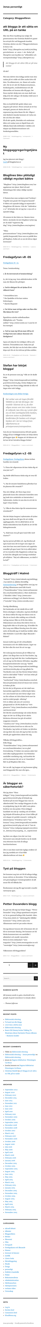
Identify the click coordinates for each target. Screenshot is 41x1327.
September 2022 (11, 1090)
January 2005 (10, 1188)
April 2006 (9, 1152)
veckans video (10, 1288)
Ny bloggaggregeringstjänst (20, 150)
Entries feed (9, 1310)
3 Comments (32, 775)
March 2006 (9, 1155)
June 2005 (9, 1174)
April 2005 (9, 1180)
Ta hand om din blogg (13, 1022)
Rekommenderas (11, 1278)
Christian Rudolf (11, 1071)
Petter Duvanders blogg (20, 904)
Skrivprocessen (11, 1286)
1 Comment (33, 565)
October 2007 (10, 1131)
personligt (9, 1269)
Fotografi (8, 1245)
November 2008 (11, 1128)
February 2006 (10, 1158)
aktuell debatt (10, 1228)
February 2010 (10, 1114)
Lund (5, 162)
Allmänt (8, 1231)
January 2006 (10, 1161)
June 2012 (8, 1106)
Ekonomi (33, 355)
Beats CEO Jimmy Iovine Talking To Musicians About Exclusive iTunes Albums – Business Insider (21, 1033)
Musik (7, 1264)
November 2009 (11, 1117)
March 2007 (9, 1133)
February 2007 (10, 1136)
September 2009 (11, 1122)
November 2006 (11, 1139)
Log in (7, 1307)
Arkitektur (26, 247)
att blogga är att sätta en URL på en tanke (20, 28)
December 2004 (11, 1191)
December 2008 (11, 1125)
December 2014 (11, 1098)
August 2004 (10, 1199)
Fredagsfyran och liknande (20, 355)
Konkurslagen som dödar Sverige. (16, 394)
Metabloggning (16, 136)
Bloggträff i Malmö (16, 573)
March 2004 (9, 1207)
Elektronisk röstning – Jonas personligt (20, 1054)
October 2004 (10, 1196)
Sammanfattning (9, 585)
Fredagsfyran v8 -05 (17, 257)
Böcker (24, 775)
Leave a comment (29, 167)
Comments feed (11, 1313)
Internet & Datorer (12, 1253)
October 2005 (10, 1166)
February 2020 (10, 1095)
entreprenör (27, 136)
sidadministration (12, 1280)
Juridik (7, 1256)
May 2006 (9, 1150)
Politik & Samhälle (12, 1272)
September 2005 (11, 1169)
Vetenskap (9, 1291)
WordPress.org (10, 1315)
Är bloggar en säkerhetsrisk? (13, 785)
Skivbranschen (10, 1283)
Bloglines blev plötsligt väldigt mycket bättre (19, 177)
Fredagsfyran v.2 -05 (17, 453)
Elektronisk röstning (13, 1019)
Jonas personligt (12, 6)
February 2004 (10, 1210)
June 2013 (8, 1101)
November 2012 (11, 1103)
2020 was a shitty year (13, 1025)
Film (6, 1242)
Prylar (7, 1275)
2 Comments (27, 860)
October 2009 (10, 1120)
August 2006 (10, 1144)
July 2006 (8, 1147)
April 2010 (9, 1111)
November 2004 (11, 1193)
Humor (7, 1250)
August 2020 (10, 1092)
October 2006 (10, 1141)
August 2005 (10, 1171)
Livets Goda (9, 1258)
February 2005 (10, 1185)
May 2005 (8, 1177)
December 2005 (11, 1163)
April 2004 (9, 1204)
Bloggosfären (16, 445)
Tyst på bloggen (14, 868)
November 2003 (11, 1212)
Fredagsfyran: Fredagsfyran (13, 459)
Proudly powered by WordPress (24, 1323)
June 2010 (8, 1109)
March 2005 (9, 1182)
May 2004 (8, 1201)
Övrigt (7, 1267)
